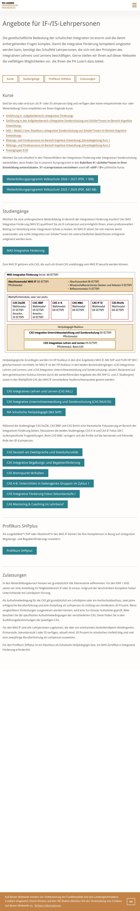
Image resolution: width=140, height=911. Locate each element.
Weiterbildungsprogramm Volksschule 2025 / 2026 (51, 189)
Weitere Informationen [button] (47, 905)
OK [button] (131, 901)
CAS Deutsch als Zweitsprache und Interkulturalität (42, 452)
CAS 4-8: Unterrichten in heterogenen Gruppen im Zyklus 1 (48, 483)
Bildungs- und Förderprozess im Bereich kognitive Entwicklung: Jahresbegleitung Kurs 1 (58, 140)
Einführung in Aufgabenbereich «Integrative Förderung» (40, 115)
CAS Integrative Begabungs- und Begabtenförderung (43, 462)
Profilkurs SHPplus (60, 79)
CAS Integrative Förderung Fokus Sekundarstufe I (41, 494)
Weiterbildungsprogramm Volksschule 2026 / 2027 (50, 179)
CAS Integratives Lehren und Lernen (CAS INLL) (40, 391)
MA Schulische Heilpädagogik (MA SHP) (34, 412)
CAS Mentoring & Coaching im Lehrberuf (35, 504)
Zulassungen (87, 79)
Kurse (10, 79)
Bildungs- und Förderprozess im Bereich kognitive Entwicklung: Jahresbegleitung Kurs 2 (58, 145)
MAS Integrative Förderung (25, 250)
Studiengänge (31, 79)
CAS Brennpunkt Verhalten (25, 473)
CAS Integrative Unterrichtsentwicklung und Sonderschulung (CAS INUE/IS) (59, 401)
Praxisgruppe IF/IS (17, 150)
